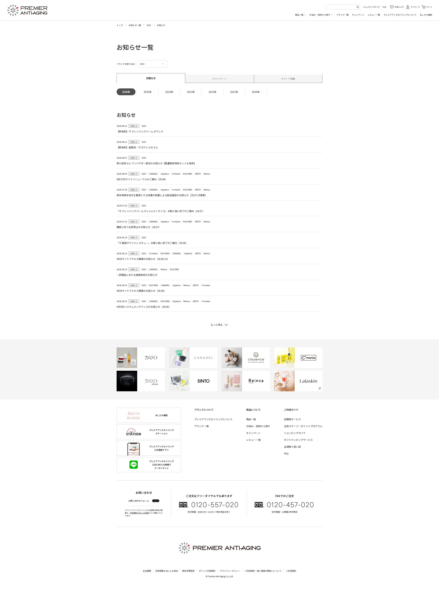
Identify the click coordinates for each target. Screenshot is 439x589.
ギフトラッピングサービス (298, 439)
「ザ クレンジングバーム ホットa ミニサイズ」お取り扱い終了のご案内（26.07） (161, 211)
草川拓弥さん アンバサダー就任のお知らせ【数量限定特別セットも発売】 (156, 163)
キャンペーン (358, 14)
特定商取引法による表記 (139, 513)
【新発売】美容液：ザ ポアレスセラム (137, 147)
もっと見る (217, 324)
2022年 (212, 92)
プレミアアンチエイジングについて (399, 14)
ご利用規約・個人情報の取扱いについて (263, 570)
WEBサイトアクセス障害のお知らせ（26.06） (141, 290)
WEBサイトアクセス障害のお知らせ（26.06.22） (143, 259)
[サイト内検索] (358, 7)
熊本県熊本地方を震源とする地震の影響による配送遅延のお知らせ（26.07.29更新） (162, 195)
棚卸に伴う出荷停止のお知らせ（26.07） (139, 227)
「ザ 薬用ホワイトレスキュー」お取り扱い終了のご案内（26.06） (152, 243)
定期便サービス (292, 419)
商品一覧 (299, 14)
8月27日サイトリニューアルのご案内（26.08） (142, 179)
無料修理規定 (188, 570)
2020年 (256, 92)
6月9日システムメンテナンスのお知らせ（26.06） (144, 306)
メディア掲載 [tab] (288, 78)
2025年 (148, 92)
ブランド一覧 (342, 14)
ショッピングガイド (371, 6)
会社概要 (147, 570)
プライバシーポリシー (230, 570)
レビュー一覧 (374, 14)
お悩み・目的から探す (320, 14)
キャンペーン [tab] (219, 78)
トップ (120, 25)
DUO (149, 25)
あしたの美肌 (426, 14)
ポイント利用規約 (207, 570)
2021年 (234, 92)
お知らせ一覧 (135, 25)
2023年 (191, 92)
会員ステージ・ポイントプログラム (303, 426)
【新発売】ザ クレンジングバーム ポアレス (140, 131)
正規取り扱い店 (292, 446)
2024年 (169, 92)
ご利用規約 (291, 570)
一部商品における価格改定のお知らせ (137, 275)
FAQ (384, 6)
